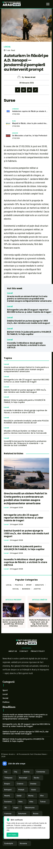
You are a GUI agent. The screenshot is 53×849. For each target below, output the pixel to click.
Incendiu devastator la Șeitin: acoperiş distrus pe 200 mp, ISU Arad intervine (13, 623)
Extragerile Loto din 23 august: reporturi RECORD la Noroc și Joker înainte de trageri (29, 310)
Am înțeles (12, 835)
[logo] (12, 4)
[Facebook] (17, 89)
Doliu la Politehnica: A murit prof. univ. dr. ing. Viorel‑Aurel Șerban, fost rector (39, 623)
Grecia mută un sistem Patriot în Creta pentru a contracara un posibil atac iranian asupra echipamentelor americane (29, 298)
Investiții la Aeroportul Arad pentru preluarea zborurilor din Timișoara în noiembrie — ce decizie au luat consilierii (25, 443)
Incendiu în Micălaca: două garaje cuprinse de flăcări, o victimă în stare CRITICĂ (26, 345)
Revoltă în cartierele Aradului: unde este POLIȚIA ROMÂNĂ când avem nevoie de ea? (26, 421)
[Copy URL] (35, 89)
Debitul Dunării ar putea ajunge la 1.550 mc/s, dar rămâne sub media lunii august (28, 321)
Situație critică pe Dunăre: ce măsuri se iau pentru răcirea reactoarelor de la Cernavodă (25, 432)
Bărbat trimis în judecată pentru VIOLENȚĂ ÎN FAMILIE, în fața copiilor (29, 333)
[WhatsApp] (23, 89)
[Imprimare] (29, 89)
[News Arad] (19, 77)
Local (7, 47)
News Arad (30, 77)
